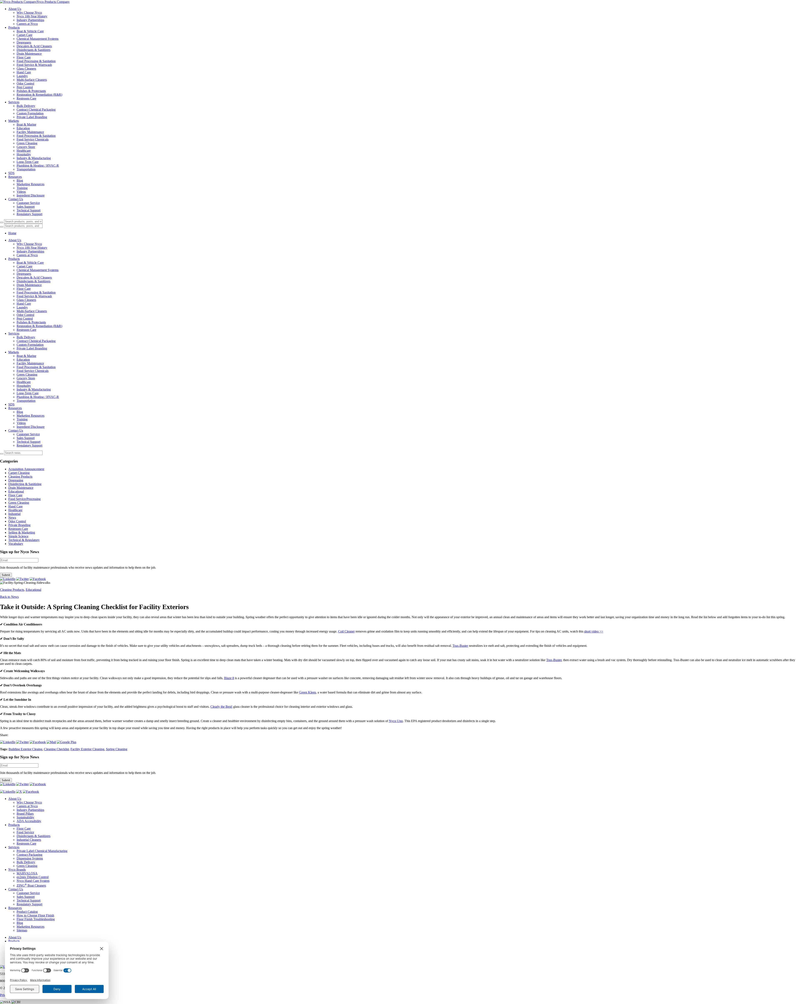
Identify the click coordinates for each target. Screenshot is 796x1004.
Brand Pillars (25, 813)
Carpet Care (24, 35)
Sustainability (25, 817)
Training (22, 188)
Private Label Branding (32, 117)
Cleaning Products (20, 476)
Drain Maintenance (29, 53)
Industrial (14, 514)
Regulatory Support (29, 214)
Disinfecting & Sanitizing (24, 484)
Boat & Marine (26, 124)
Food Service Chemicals (33, 139)
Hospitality (24, 154)
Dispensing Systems (30, 858)
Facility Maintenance (30, 132)
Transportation (26, 169)
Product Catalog (27, 911)
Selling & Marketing (21, 532)
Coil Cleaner (346, 631)
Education (23, 128)
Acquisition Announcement (26, 469)
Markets (13, 121)
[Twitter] (22, 579)
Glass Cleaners (26, 68)
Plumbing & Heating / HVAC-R (38, 165)
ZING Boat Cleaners (31, 885)
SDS (11, 173)
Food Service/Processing (24, 499)
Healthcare (24, 150)
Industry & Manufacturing (34, 158)
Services (13, 102)
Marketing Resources (30, 184)
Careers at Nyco (27, 23)
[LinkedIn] (7, 579)
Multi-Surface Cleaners (32, 79)
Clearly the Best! (221, 706)
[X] (19, 791)
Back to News (9, 597)
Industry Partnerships (30, 20)
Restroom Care (26, 98)
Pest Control (25, 87)
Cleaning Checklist (56, 749)
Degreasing (15, 480)
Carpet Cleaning (19, 473)
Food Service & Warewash (34, 65)
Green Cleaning (27, 143)
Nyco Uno (396, 721)
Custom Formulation (30, 113)
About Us (14, 9)
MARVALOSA (27, 873)
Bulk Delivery (26, 106)
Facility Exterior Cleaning (87, 749)
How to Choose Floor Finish (35, 915)
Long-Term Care (28, 162)
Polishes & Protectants (31, 91)
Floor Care (24, 57)
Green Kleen (307, 692)
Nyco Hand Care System (33, 881)
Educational (16, 491)
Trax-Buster (460, 645)
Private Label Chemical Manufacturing (42, 851)
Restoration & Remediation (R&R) (39, 94)
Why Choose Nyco (29, 12)
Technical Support (28, 210)
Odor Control (25, 83)
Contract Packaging (29, 854)
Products (14, 27)
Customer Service (28, 203)
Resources (15, 176)
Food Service (25, 832)
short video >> (593, 631)
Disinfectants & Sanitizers (33, 50)
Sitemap (22, 930)
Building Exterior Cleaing (25, 749)
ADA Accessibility (29, 821)
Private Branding (19, 525)
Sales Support (26, 206)
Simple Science (18, 536)
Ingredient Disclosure (31, 195)
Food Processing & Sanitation (36, 61)
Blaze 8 (229, 678)
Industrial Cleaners (29, 839)
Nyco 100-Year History (32, 16)
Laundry (22, 76)
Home (12, 233)
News (12, 517)
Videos (21, 191)
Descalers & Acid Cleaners (34, 46)
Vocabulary (15, 543)
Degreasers (24, 42)
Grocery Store (26, 147)
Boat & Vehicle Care (30, 31)
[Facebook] (38, 579)
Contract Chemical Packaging (36, 109)
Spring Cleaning (116, 749)
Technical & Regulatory (24, 540)
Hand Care (24, 72)
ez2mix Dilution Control (33, 877)
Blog (20, 180)
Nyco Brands (17, 869)
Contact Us (15, 199)
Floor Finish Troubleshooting (36, 919)
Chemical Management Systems (37, 38)
